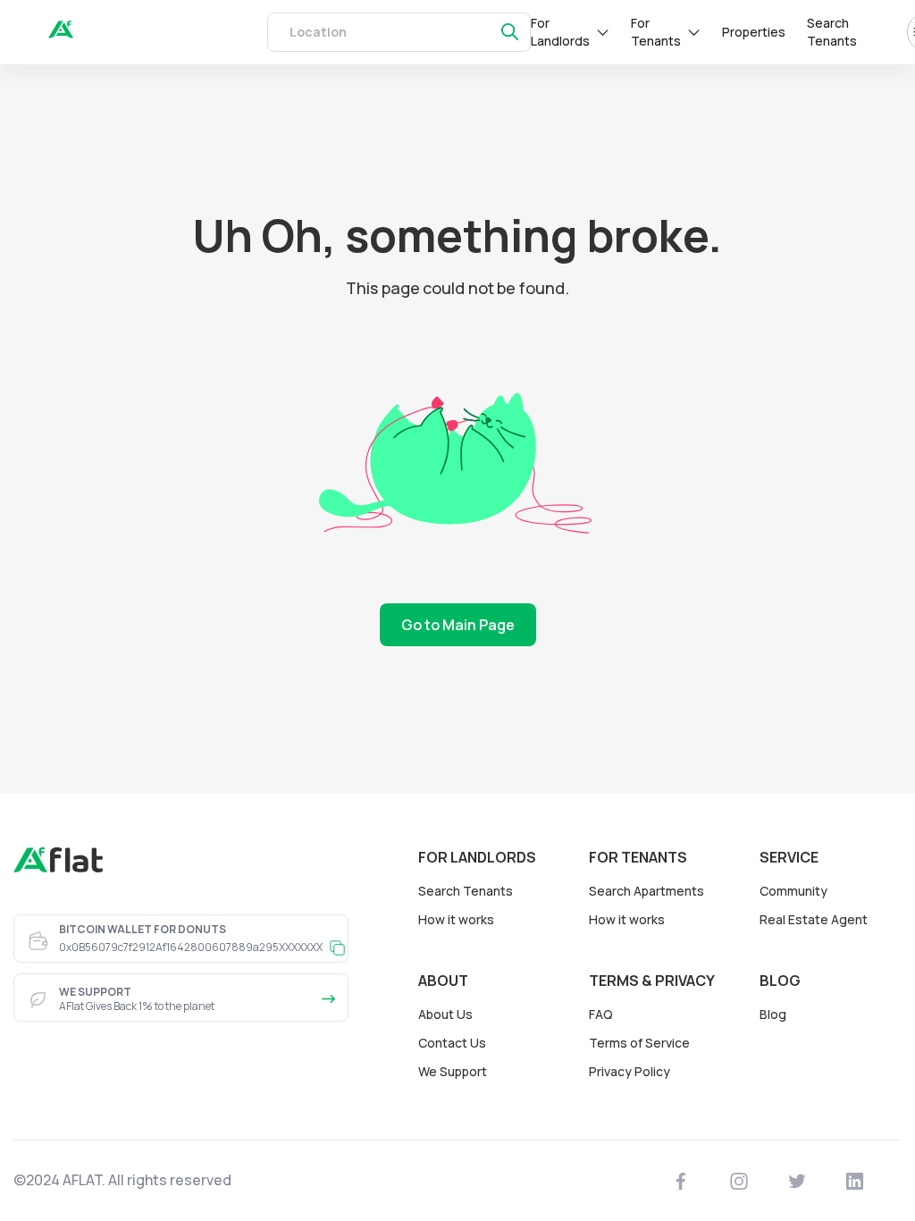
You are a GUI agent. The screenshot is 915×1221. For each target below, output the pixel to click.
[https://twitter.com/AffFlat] (797, 1180)
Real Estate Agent (814, 919)
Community (793, 890)
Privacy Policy (629, 1071)
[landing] (58, 868)
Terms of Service (639, 1042)
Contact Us (452, 1042)
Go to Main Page (458, 625)
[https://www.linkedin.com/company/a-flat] (855, 1180)
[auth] (61, 33)
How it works (456, 919)
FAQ (601, 1014)
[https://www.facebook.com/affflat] (681, 1180)
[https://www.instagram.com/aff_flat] (739, 1180)
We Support (452, 1071)
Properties (753, 31)
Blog (773, 1014)
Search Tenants (832, 31)
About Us (445, 1014)
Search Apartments (646, 890)
